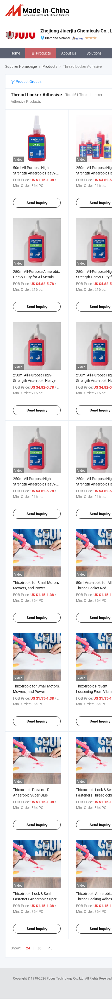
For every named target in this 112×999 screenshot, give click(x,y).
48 (50, 948)
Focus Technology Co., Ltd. (66, 978)
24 (28, 948)
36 (39, 948)
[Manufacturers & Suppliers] (38, 10)
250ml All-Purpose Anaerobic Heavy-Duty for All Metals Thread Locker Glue (36, 277)
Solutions (94, 53)
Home (15, 53)
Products (43, 53)
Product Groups (28, 81)
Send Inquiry (37, 203)
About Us (68, 53)
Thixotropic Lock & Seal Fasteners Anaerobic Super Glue (35, 899)
